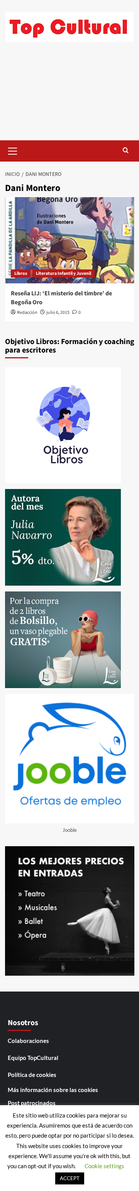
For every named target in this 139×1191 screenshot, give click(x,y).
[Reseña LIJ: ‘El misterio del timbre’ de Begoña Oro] (69, 240)
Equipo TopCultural (33, 1057)
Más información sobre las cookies (53, 1089)
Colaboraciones (28, 1040)
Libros (20, 273)
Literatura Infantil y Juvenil (63, 273)
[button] (12, 150)
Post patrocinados (32, 1102)
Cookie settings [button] (104, 1165)
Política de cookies (32, 1074)
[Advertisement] (69, 97)
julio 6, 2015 (58, 312)
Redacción (27, 312)
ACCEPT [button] (70, 1178)
